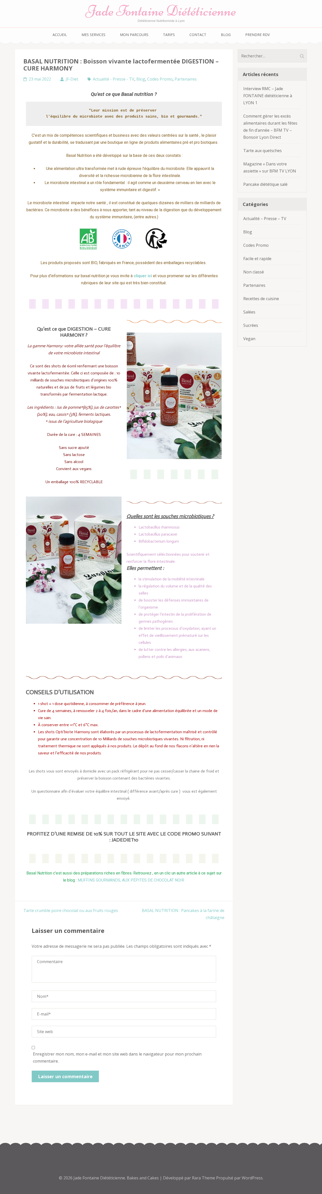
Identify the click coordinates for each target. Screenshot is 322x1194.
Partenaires (186, 79)
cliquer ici (143, 275)
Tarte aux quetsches (262, 150)
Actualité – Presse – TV (264, 218)
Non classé (253, 272)
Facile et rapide (257, 258)
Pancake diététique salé (265, 184)
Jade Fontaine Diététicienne (161, 11)
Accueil (60, 34)
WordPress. (252, 1178)
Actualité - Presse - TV (113, 79)
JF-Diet (72, 79)
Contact (197, 34)
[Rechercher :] (267, 56)
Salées (249, 312)
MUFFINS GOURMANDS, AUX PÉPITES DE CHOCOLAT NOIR (131, 880)
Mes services (93, 34)
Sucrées (250, 325)
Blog (226, 34)
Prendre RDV (257, 34)
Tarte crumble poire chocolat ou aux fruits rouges (70, 910)
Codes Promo (160, 79)
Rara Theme (204, 1178)
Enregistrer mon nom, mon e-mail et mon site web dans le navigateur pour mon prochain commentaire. (117, 1057)
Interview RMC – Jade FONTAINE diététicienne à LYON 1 (267, 96)
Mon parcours (134, 34)
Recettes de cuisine (261, 298)
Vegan (249, 338)
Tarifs (169, 34)
